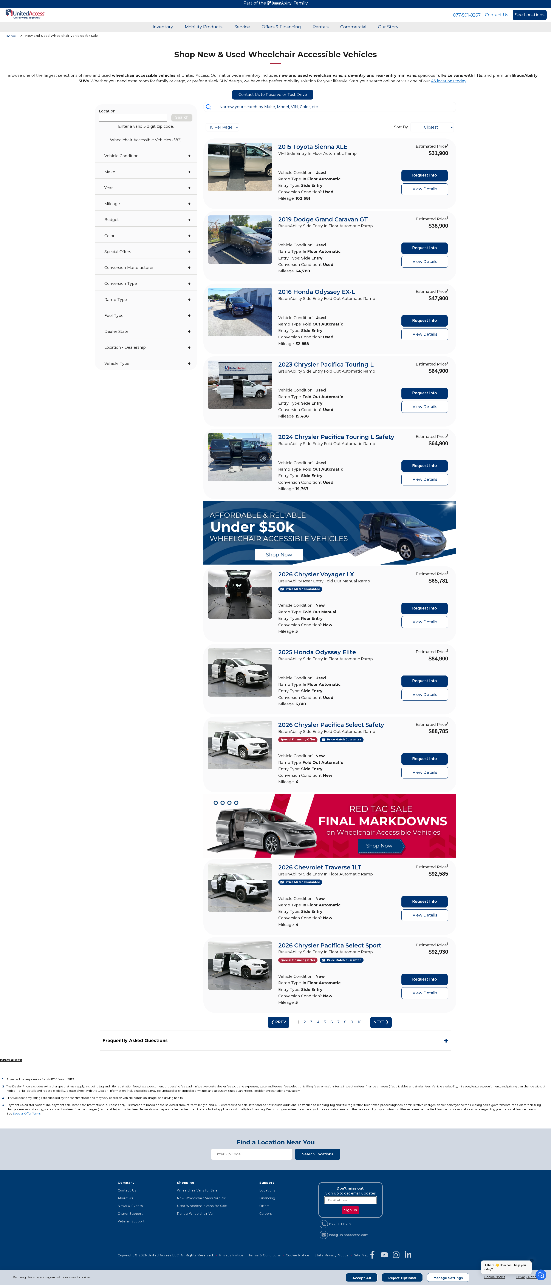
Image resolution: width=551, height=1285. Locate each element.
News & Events (130, 1206)
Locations (267, 1190)
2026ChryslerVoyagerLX (316, 574)
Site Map (361, 1255)
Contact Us (496, 14)
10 (360, 1022)
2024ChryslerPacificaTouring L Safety (336, 437)
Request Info (424, 175)
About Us (125, 1198)
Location (107, 111)
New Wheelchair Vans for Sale (201, 1198)
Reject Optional (402, 1278)
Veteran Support (131, 1221)
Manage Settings (448, 1278)
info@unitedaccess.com (348, 1235)
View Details (425, 189)
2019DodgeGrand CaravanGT (323, 219)
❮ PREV (278, 1022)
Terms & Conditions (264, 1255)
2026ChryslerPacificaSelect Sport (329, 945)
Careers (265, 1214)
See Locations (530, 14)
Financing (267, 1198)
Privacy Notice (527, 1277)
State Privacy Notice (332, 1255)
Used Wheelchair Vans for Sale (202, 1206)
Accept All (361, 1278)
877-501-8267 (467, 15)
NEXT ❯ (381, 1022)
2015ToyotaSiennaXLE (312, 146)
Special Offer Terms (26, 1113)
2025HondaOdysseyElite (317, 652)
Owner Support (130, 1214)
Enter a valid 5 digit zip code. (146, 126)
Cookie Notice (494, 1277)
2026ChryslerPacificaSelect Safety (331, 724)
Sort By (401, 127)
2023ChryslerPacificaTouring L (326, 364)
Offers (264, 1206)
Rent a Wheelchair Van (196, 1214)
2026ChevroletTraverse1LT (319, 867)
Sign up (350, 1210)
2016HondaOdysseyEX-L (316, 291)
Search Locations (317, 1154)
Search (182, 118)
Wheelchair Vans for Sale (197, 1190)
